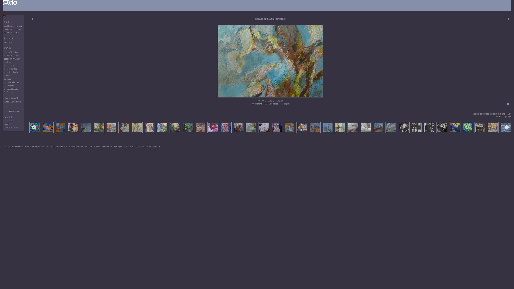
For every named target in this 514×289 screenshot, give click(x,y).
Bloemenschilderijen (12, 82)
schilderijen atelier (11, 32)
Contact (8, 117)
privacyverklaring (11, 127)
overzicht (8, 42)
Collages (7, 78)
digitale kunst (9, 65)
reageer (7, 124)
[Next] (507, 127)
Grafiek (7, 75)
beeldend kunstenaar (13, 25)
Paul (6, 22)
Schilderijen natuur (12, 55)
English (4, 15)
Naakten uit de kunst (12, 29)
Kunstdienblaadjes (11, 72)
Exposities (9, 38)
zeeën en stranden (12, 58)
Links (6, 107)
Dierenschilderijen (11, 89)
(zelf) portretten (10, 92)
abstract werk (9, 85)
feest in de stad (10, 68)
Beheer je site (8, 8)
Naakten (7, 62)
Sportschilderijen (11, 52)
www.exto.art (29, 146)
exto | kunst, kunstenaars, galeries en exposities (10, 2)
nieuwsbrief (9, 120)
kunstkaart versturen (12, 101)
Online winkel (11, 98)
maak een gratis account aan (29, 8)
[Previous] (34, 127)
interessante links (11, 111)
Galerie (7, 47)
